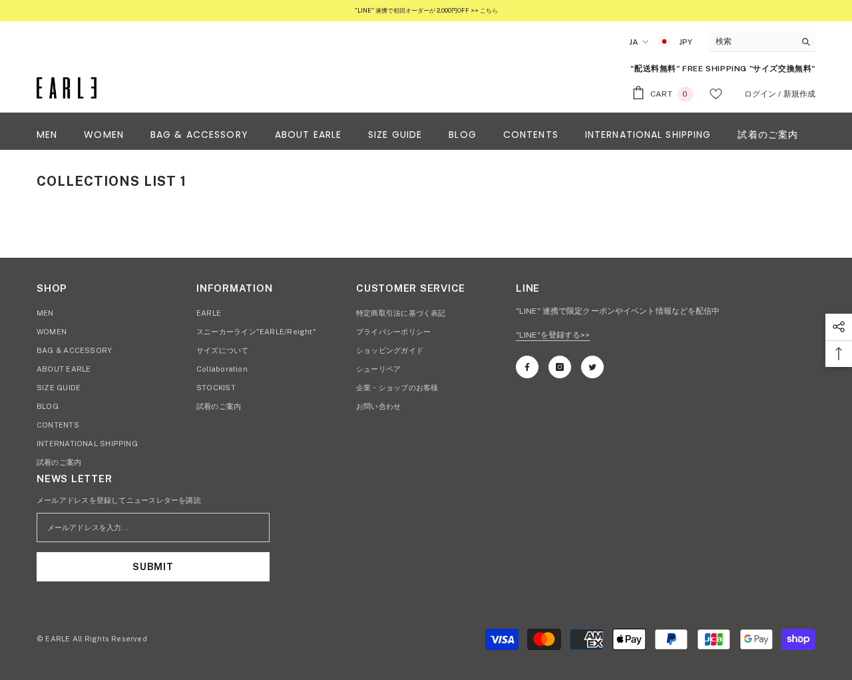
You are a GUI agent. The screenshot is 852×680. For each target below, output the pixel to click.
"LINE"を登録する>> (553, 335)
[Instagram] (559, 367)
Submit (152, 566)
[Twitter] (592, 367)
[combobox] (752, 41)
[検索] (762, 41)
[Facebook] (527, 367)
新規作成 (799, 94)
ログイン (760, 94)
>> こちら (483, 10)
